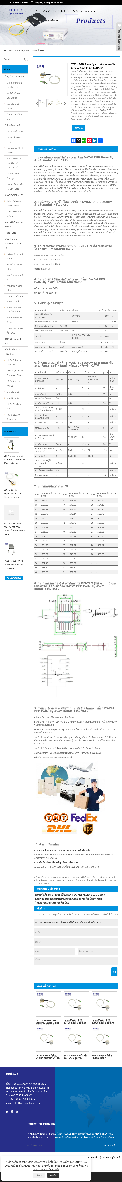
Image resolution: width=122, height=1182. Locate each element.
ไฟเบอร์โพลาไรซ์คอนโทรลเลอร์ (14, 309)
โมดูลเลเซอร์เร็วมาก (14, 116)
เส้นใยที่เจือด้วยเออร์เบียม (14, 362)
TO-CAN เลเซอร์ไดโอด (14, 213)
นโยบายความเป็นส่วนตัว (46, 1169)
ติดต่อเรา (77, 11)
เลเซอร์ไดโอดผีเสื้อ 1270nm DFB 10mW (75, 1021)
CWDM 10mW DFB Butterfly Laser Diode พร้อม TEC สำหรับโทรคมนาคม (48, 1022)
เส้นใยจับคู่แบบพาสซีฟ (13, 383)
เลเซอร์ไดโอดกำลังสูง (13, 176)
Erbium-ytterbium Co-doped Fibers (15, 373)
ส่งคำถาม (90, 11)
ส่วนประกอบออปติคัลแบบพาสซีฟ (13, 243)
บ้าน (38, 11)
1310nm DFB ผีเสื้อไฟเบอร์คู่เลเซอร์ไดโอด (48, 1056)
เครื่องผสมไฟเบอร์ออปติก (15, 256)
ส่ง (114, 971)
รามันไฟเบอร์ (13, 392)
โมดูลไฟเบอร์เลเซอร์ (13, 106)
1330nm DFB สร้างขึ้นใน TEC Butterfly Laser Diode (75, 1057)
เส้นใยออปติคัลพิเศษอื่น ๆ (13, 417)
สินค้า (63, 11)
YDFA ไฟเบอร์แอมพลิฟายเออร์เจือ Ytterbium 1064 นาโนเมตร (14, 459)
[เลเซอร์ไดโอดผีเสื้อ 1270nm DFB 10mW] (76, 1004)
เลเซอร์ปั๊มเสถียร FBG (14, 139)
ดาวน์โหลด (52, 20)
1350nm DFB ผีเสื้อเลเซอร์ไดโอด (102, 1056)
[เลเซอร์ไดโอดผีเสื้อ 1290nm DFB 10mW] (104, 1004)
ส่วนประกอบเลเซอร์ (14, 195)
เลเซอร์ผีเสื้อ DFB (37, 51)
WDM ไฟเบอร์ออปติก (14, 266)
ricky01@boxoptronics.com (49, 2)
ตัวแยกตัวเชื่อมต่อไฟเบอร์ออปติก (15, 298)
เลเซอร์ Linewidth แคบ (13, 341)
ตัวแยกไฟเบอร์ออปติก (14, 288)
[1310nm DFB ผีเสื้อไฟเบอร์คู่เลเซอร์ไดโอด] (48, 1039)
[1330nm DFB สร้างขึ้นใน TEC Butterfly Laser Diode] (76, 1039)
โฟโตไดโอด (11, 233)
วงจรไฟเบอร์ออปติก (15, 277)
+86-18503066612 (25, 1099)
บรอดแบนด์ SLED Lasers (15, 150)
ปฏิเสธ (39, 1175)
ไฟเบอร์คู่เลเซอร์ (22, 51)
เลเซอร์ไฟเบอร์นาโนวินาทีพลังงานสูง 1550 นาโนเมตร (14, 564)
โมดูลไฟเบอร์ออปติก (14, 76)
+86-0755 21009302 (19, 2)
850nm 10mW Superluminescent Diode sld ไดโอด (12, 493)
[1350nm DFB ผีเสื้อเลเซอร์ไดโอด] (104, 1039)
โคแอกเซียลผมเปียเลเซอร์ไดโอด (15, 186)
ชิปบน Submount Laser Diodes (15, 203)
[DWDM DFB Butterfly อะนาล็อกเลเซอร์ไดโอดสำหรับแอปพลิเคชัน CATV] (42, 103)
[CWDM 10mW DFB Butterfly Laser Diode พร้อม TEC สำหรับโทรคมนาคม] (48, 1004)
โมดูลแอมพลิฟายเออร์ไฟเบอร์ (14, 85)
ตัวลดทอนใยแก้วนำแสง (14, 320)
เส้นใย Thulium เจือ (14, 406)
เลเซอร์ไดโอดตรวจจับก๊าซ (14, 224)
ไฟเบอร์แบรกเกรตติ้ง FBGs (15, 330)
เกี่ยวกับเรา (48, 11)
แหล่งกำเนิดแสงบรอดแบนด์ (14, 95)
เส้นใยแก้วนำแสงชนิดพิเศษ (13, 351)
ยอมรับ (53, 1175)
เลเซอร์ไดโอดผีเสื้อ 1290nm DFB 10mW (103, 1021)
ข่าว (38, 20)
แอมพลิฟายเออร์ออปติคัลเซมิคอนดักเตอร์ (14, 163)
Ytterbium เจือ (13, 398)
